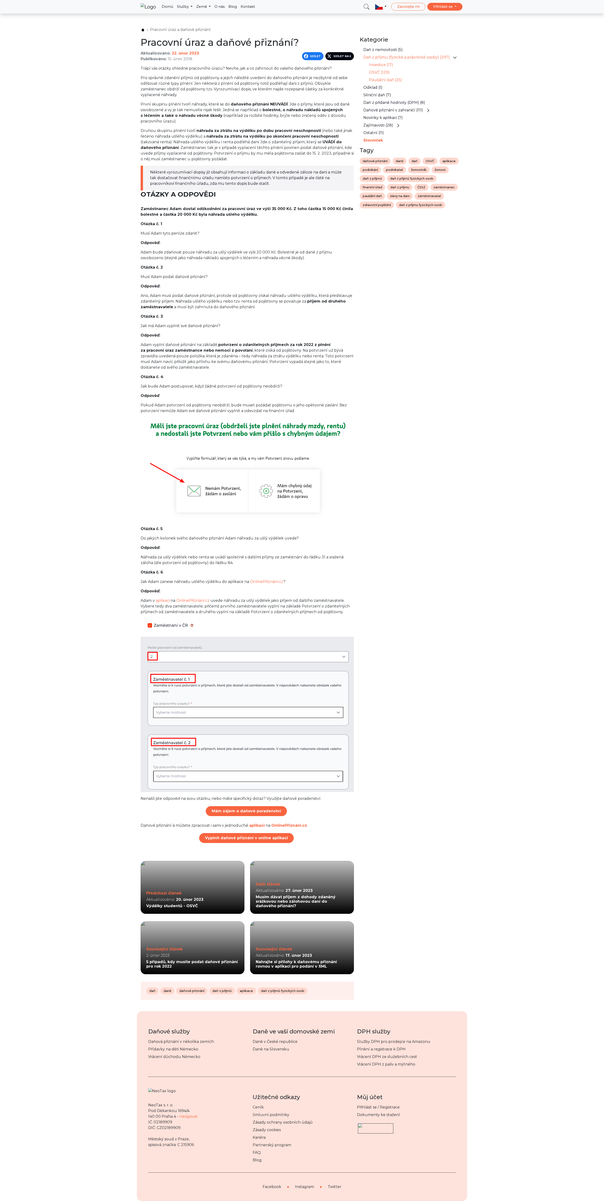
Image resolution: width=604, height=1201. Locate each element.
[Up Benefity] (375, 1126)
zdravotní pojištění (377, 205)
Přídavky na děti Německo (173, 1049)
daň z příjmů (222, 991)
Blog (232, 6)
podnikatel (394, 170)
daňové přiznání (191, 991)
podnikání (370, 170)
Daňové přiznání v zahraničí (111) (393, 110)
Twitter (334, 1186)
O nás (219, 6)
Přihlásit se (443, 6)
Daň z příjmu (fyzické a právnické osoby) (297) (406, 57)
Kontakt (248, 6)
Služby (183, 6)
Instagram (304, 1186)
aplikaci (163, 600)
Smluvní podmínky (271, 1115)
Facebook (272, 1186)
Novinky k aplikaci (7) (383, 117)
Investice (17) (381, 65)
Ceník (258, 1107)
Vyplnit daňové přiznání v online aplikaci (246, 838)
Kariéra (259, 1137)
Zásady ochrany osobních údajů (283, 1122)
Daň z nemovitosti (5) (383, 49)
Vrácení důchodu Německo (174, 1056)
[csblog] (143, 30)
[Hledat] (366, 7)
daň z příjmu (399, 187)
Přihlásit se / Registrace (378, 1107)
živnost (440, 170)
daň (152, 991)
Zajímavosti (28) (378, 125)
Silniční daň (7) (377, 95)
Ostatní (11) (373, 133)
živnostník (419, 170)
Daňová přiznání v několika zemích (181, 1041)
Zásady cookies (267, 1130)
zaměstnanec (444, 187)
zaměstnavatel (429, 196)
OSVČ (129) (379, 72)
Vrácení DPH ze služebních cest (387, 1056)
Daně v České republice (275, 1041)
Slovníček (373, 140)
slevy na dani (400, 196)
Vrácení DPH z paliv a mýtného (386, 1064)
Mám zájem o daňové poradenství (246, 811)
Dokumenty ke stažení (378, 1115)
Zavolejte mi (408, 6)
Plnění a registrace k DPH (381, 1049)
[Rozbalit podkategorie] (455, 57)
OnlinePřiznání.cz (266, 581)
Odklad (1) (372, 87)
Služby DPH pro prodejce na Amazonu (393, 1041)
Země (202, 6)
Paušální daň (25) (385, 80)
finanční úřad (372, 187)
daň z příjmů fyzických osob (282, 991)
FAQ (257, 1152)
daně (167, 991)
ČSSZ (421, 187)
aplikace (246, 991)
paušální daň (372, 196)
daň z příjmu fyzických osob (420, 205)
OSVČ (430, 161)
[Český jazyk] (380, 6)
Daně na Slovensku (271, 1049)
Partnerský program (272, 1145)
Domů (167, 6)
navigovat (188, 1116)
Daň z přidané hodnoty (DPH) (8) (394, 102)
